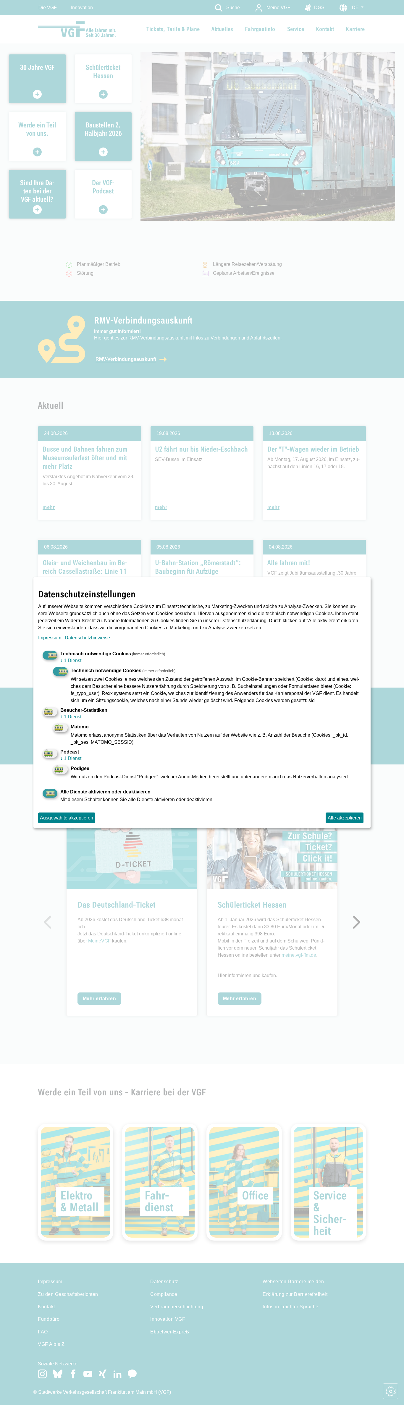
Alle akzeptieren (345, 817)
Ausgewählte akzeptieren (66, 817)
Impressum (49, 637)
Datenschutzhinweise (87, 637)
